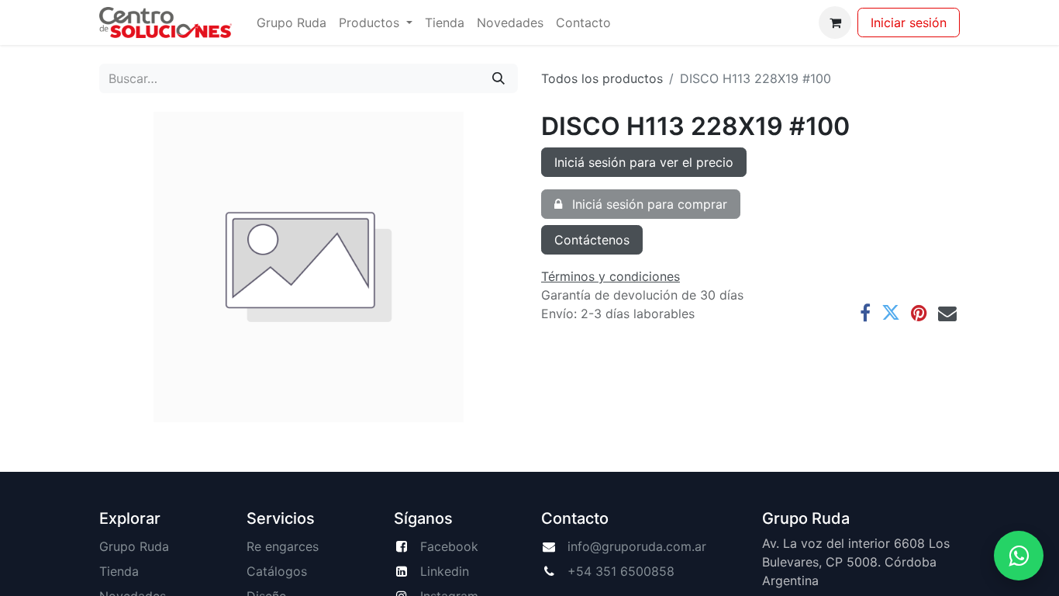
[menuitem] (291, 22)
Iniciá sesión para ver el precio (643, 162)
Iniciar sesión (909, 22)
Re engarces (283, 546)
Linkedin (444, 571)
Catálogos (277, 571)
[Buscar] (498, 78)
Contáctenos (592, 240)
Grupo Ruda (134, 546)
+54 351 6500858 (620, 571)
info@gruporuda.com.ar (636, 546)
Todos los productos (602, 78)
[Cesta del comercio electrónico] (835, 22)
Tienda (119, 571)
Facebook (449, 546)
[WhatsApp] (1018, 555)
